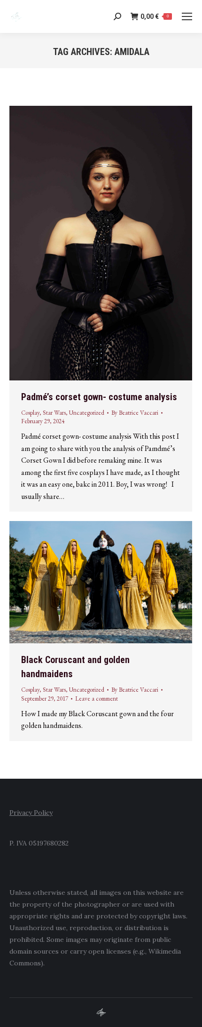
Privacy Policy (31, 812)
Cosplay (30, 413)
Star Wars (54, 413)
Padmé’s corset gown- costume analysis (99, 397)
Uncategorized (86, 413)
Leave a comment (96, 699)
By (134, 413)
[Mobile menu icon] (187, 16)
